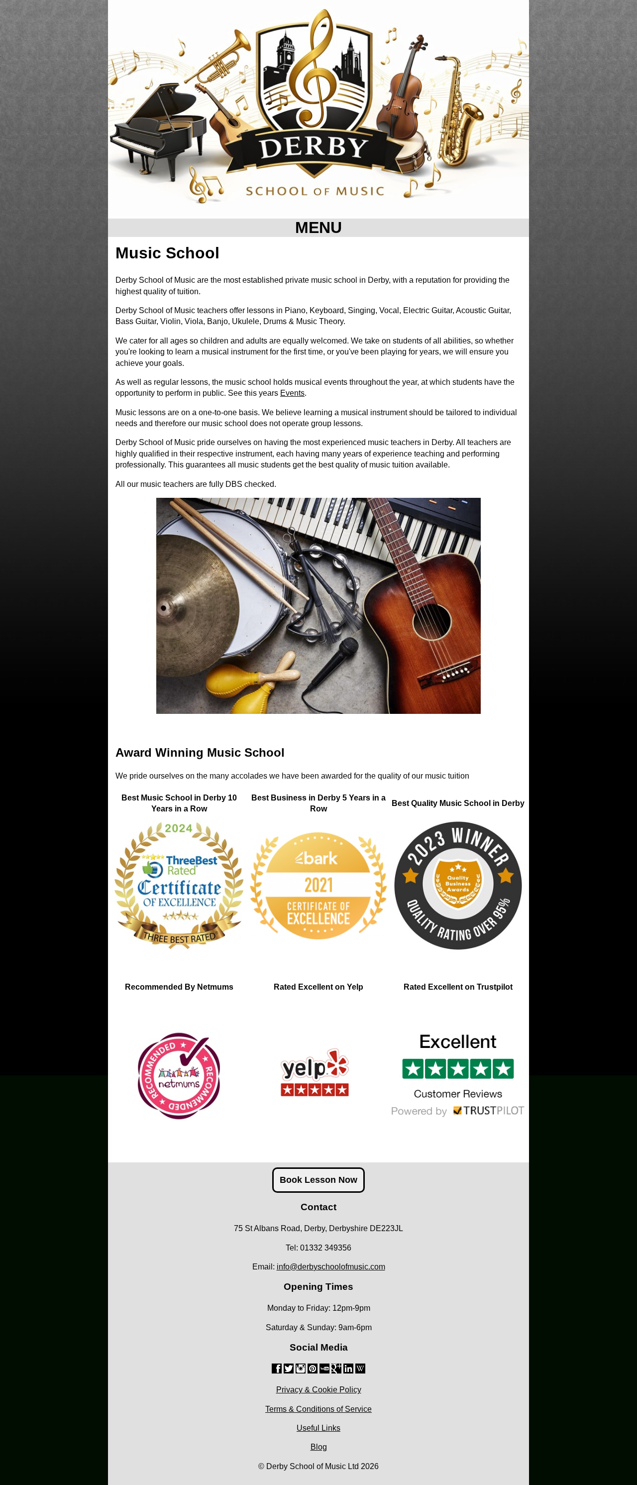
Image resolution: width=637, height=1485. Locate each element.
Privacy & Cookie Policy (318, 1389)
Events (292, 393)
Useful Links (318, 1428)
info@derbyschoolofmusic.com (331, 1266)
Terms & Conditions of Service (318, 1409)
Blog (319, 1447)
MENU (318, 227)
